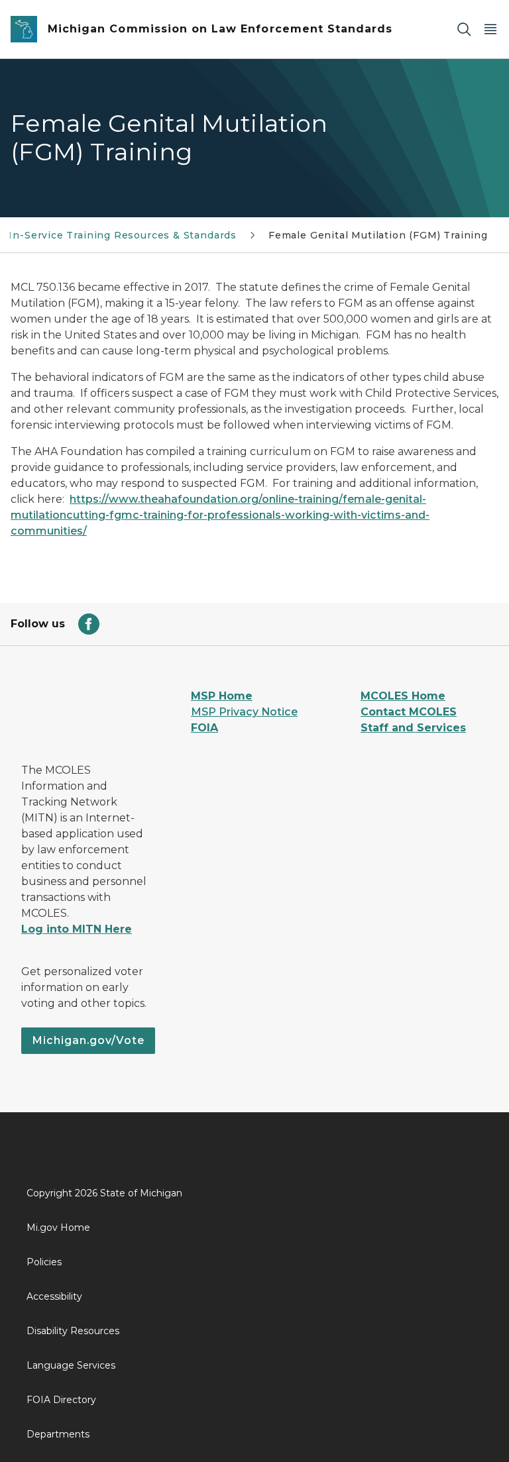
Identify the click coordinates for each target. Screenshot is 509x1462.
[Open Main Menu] (490, 29)
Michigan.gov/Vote (88, 1040)
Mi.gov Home (58, 1227)
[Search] (464, 29)
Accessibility (54, 1296)
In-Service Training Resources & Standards (123, 235)
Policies (44, 1262)
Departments (58, 1434)
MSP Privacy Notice (244, 711)
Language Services (71, 1365)
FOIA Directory (61, 1400)
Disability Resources (73, 1331)
